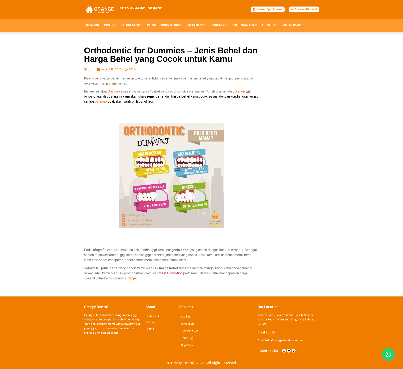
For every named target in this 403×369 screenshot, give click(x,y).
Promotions (171, 25)
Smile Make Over (244, 25)
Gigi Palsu (187, 345)
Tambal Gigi (188, 323)
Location (91, 25)
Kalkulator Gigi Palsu (138, 25)
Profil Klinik (153, 316)
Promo (150, 329)
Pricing (110, 25)
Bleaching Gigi (190, 331)
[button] (388, 354)
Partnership (292, 25)
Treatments (196, 25)
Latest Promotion (169, 273)
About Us (269, 25)
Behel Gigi (187, 338)
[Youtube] (289, 351)
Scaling (185, 316)
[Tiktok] (294, 351)
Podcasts (219, 25)
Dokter (150, 322)
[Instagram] (284, 351)
